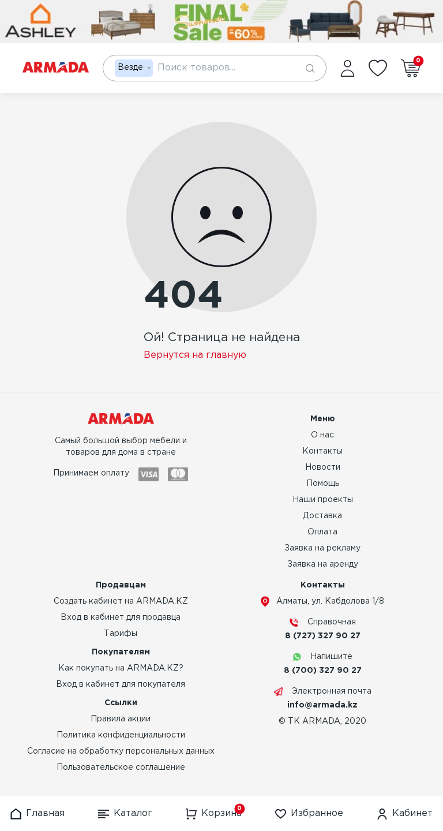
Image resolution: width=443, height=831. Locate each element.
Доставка (322, 515)
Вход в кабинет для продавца (121, 617)
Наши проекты (322, 499)
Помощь (322, 483)
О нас (322, 435)
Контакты (322, 451)
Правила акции (121, 719)
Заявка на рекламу (322, 548)
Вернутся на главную (195, 355)
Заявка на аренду (322, 564)
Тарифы (120, 633)
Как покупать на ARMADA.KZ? (120, 668)
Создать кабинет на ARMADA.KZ (121, 601)
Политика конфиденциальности (121, 735)
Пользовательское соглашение (121, 767)
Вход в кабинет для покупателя (120, 684)
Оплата (322, 532)
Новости (322, 467)
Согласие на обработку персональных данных (121, 751)
